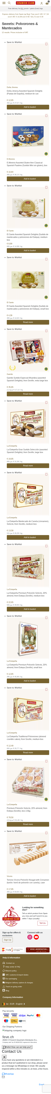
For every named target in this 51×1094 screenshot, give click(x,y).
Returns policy (11, 971)
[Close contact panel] (4, 1057)
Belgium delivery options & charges (19, 983)
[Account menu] (42, 3)
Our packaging (11, 979)
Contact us (10, 963)
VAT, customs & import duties (17, 975)
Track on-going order (14, 987)
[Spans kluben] (25, 3)
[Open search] (9, 3)
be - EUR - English (14, 1004)
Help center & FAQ (12, 967)
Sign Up (7, 940)
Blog (7, 991)
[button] (47, 43)
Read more (28, 322)
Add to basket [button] (30, 107)
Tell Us (42, 923)
